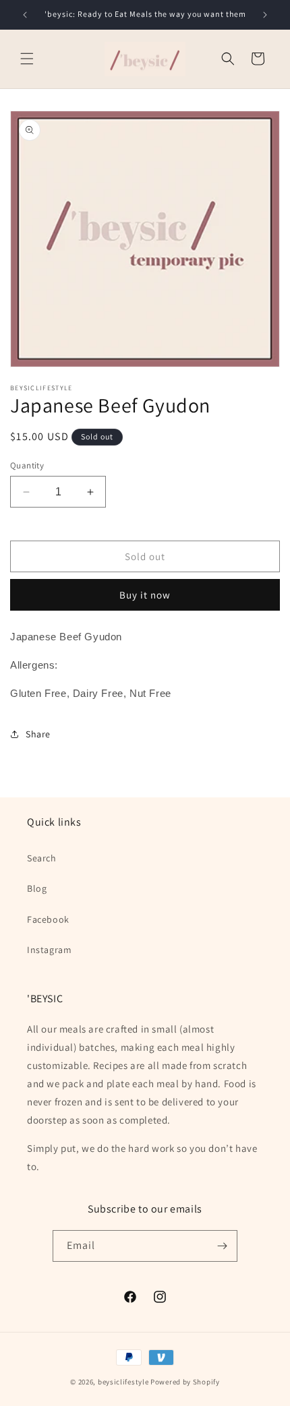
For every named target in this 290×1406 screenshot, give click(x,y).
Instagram (49, 950)
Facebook (48, 919)
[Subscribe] (222, 1246)
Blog (37, 888)
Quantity (27, 465)
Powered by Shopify (185, 1381)
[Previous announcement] (25, 15)
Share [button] (38, 734)
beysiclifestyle (123, 1381)
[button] (27, 58)
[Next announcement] (265, 15)
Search (42, 858)
